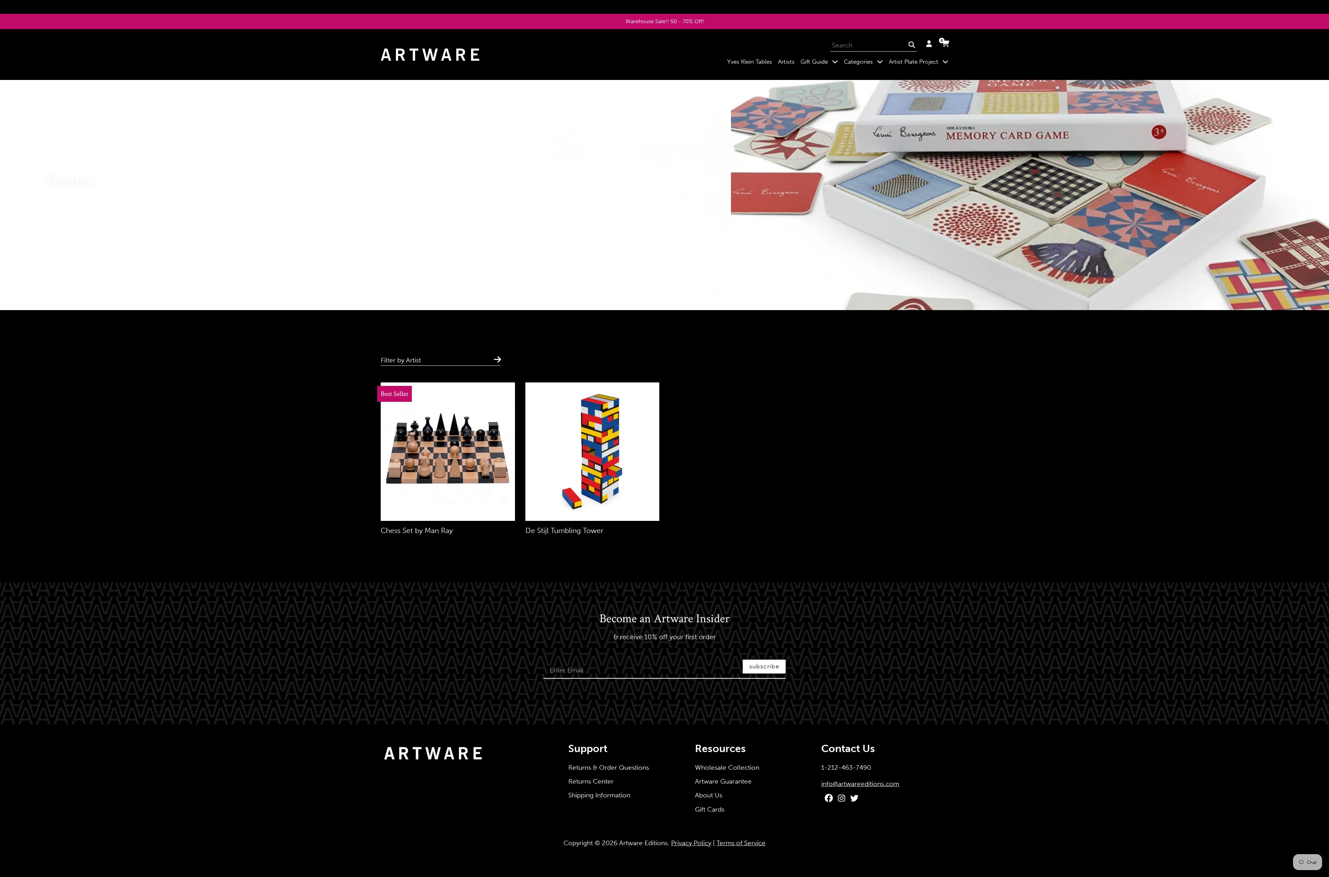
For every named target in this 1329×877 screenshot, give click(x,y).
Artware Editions (643, 843)
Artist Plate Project (920, 61)
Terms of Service (741, 843)
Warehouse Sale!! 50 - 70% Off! (664, 21)
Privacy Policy (691, 843)
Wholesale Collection (727, 767)
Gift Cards (709, 809)
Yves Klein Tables (749, 61)
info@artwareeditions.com (860, 784)
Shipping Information (599, 795)
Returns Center (591, 781)
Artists (786, 61)
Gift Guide (821, 61)
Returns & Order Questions (608, 767)
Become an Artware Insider (664, 619)
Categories (865, 61)
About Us (708, 795)
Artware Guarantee (723, 781)
